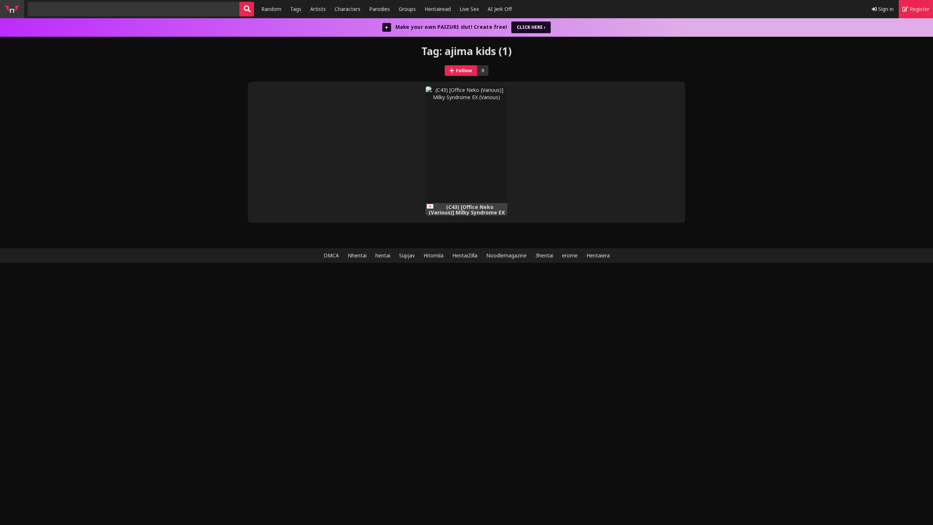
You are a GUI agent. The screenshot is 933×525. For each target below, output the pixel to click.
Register (918, 8)
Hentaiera (598, 255)
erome (570, 255)
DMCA (331, 255)
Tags (295, 8)
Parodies (379, 8)
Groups (407, 8)
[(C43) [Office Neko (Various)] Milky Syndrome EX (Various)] (466, 144)
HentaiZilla (464, 255)
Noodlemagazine (506, 255)
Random (271, 8)
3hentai (544, 255)
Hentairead (438, 8)
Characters (347, 8)
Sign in (885, 8)
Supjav (407, 255)
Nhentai (357, 255)
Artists (318, 8)
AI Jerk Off (500, 8)
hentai (382, 255)
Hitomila (433, 255)
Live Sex (469, 8)
